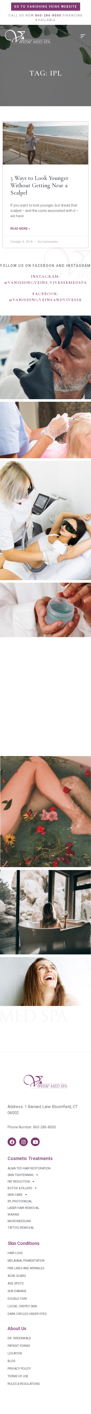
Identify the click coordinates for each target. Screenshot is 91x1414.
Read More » (20, 228)
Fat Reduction (19, 1181)
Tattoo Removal (21, 1227)
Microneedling (19, 1221)
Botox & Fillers (20, 1188)
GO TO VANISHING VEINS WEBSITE (45, 6)
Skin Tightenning (21, 1175)
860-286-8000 (44, 1127)
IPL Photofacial (20, 1201)
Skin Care (15, 1195)
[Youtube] (35, 1141)
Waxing (13, 1214)
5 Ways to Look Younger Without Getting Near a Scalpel (39, 185)
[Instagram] (23, 1141)
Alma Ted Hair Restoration (29, 1168)
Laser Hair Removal (23, 1208)
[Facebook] (12, 1141)
